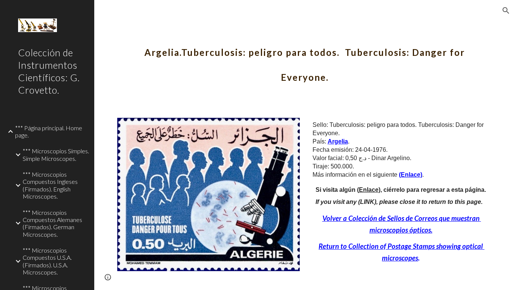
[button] (506, 11)
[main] (304, 60)
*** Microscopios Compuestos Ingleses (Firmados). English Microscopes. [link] (50, 185)
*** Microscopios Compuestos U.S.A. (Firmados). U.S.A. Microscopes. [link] (47, 261)
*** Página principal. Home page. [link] (48, 131)
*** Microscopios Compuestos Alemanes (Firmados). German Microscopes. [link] (52, 223)
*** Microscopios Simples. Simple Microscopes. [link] (56, 154)
